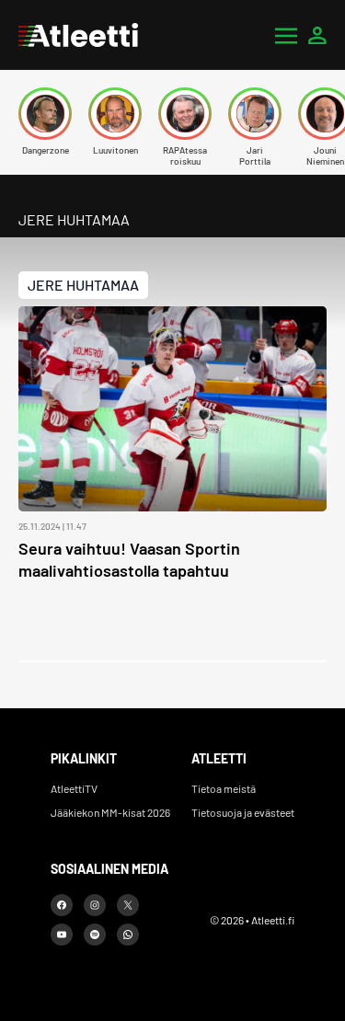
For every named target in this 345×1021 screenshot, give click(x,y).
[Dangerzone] (45, 113)
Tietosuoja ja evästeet (242, 812)
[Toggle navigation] (286, 35)
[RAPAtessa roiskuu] (185, 113)
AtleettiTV (74, 788)
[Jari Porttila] (255, 113)
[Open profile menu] (317, 35)
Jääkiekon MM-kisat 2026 (110, 812)
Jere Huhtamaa (83, 284)
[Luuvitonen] (115, 113)
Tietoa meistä (223, 788)
